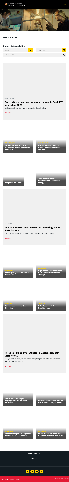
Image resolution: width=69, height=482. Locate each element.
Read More (7, 113)
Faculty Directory (34, 453)
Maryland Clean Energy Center (34, 464)
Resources (34, 459)
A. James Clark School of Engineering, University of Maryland (14, 2)
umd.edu (18, 479)
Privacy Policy (4, 479)
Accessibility (11, 479)
